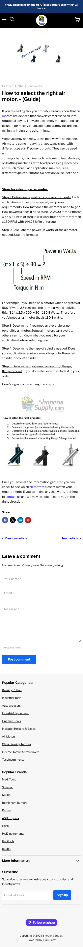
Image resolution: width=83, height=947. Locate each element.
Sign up (62, 895)
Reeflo (6, 849)
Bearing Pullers (12, 690)
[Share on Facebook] (5, 520)
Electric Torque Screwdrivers (20, 752)
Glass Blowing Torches (16, 744)
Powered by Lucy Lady (42, 939)
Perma (6, 810)
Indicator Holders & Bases (18, 728)
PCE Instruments (13, 833)
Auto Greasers (11, 705)
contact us (13, 497)
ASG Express (10, 818)
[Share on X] (13, 520)
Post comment (19, 659)
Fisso (5, 825)
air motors (37, 487)
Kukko (6, 795)
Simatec (7, 787)
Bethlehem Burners (14, 802)
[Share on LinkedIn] (20, 520)
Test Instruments (13, 759)
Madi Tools (9, 779)
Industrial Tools (11, 697)
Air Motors (9, 736)
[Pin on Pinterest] (28, 520)
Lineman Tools (11, 721)
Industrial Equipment (15, 713)
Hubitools (8, 841)
